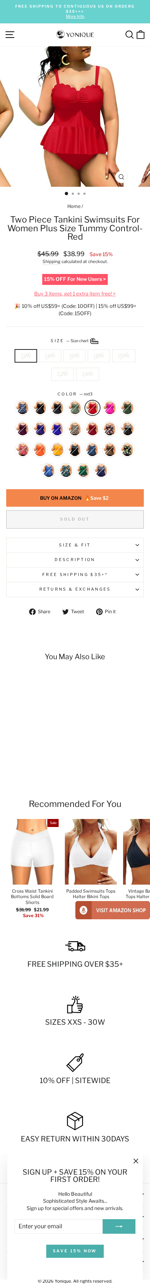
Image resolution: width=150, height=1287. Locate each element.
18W (99, 356)
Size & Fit (75, 545)
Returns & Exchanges (75, 589)
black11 (40, 408)
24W (87, 374)
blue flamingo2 (40, 429)
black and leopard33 (110, 449)
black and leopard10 (75, 429)
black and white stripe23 (127, 429)
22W (62, 374)
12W (26, 356)
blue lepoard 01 (92, 449)
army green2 (127, 408)
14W (50, 356)
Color (75, 394)
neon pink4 (110, 408)
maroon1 (22, 429)
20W (124, 356)
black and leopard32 (57, 408)
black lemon (127, 449)
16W (74, 356)
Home (73, 206)
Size (70, 340)
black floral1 (22, 408)
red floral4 (22, 449)
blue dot (101, 470)
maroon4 (92, 429)
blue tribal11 (49, 470)
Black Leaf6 (66, 470)
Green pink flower (83, 470)
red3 (92, 408)
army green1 (75, 408)
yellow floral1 (57, 449)
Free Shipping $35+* (75, 574)
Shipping (51, 261)
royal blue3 (57, 429)
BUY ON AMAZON (74, 498)
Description (75, 559)
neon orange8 (40, 449)
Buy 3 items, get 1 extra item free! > (75, 294)
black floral (75, 449)
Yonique (63, 1281)
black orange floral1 (110, 429)
